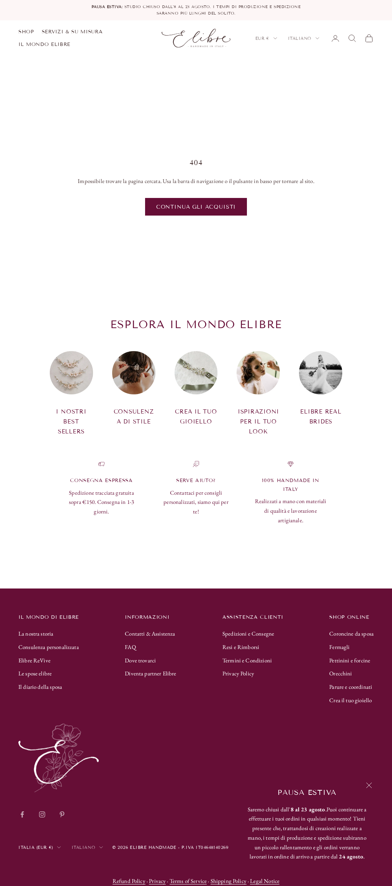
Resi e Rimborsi (240, 647)
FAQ (130, 647)
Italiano (300, 38)
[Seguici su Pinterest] (62, 814)
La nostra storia (35, 633)
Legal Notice (264, 880)
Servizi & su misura (72, 32)
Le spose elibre (35, 673)
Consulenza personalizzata (48, 647)
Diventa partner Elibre (150, 673)
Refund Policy (129, 880)
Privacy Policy (238, 673)
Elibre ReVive (34, 660)
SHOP (26, 32)
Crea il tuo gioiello (350, 700)
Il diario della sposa (40, 686)
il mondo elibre (44, 44)
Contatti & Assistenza (150, 633)
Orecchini (340, 673)
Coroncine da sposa (351, 633)
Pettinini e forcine (349, 660)
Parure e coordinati (350, 686)
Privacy (157, 880)
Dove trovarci (140, 660)
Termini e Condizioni (247, 660)
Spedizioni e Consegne (248, 633)
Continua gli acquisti (196, 207)
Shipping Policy (229, 880)
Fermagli (339, 647)
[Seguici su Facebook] (22, 814)
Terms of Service (188, 880)
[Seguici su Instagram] (42, 814)
